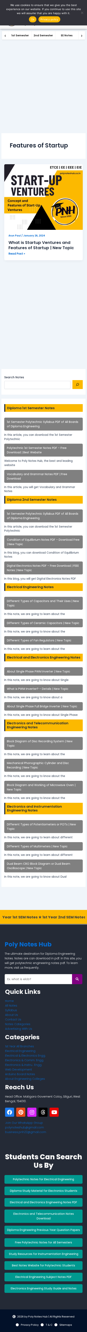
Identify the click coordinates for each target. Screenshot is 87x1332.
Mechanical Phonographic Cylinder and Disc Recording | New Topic (38, 765)
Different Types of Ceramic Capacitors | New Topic (43, 623)
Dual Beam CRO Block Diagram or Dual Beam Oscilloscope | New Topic (38, 866)
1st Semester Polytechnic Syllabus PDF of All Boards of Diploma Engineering (42, 424)
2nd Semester (43, 35)
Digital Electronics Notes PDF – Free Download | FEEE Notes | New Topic (43, 568)
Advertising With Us (18, 1029)
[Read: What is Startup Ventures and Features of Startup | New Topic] (43, 197)
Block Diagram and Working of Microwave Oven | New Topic (41, 787)
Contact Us (13, 1019)
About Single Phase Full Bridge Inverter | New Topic (42, 706)
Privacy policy (49, 19)
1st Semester (20, 35)
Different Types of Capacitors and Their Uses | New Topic (43, 603)
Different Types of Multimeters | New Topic (37, 846)
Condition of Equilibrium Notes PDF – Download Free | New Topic (43, 542)
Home (9, 1001)
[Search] (77, 384)
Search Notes (14, 377)
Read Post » (16, 254)
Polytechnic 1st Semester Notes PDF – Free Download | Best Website (37, 450)
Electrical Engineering (20, 1051)
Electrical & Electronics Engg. (25, 1056)
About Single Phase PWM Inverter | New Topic (38, 671)
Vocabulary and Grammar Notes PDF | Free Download (37, 476)
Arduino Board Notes (20, 1074)
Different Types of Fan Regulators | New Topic (39, 640)
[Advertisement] (43, 85)
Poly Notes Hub (28, 944)
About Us (11, 1015)
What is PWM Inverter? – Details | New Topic (37, 689)
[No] (82, 13)
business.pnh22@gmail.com (25, 1132)
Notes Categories (17, 1024)
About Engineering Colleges (25, 1079)
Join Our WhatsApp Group (24, 1123)
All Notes (11, 1006)
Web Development (18, 1069)
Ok (33, 19)
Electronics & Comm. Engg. (24, 1060)
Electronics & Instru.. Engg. (23, 1065)
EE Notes (66, 35)
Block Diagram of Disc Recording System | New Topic (39, 743)
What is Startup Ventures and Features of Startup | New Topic (41, 245)
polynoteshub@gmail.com (24, 1127)
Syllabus (11, 1010)
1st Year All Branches (19, 1046)
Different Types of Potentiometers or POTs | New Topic (41, 826)
